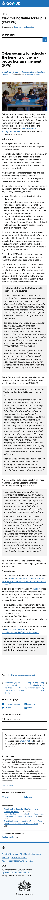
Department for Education (24, 27)
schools (32, 675)
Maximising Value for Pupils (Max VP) (24, 20)
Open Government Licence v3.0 (16, 872)
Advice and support (32, 74)
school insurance (22, 675)
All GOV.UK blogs (10, 854)
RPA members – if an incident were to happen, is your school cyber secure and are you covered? (24, 581)
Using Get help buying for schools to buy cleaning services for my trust (34, 686)
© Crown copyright (24, 894)
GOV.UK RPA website (15, 629)
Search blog (8, 34)
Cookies (29, 861)
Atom (29, 797)
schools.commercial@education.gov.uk (20, 632)
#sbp (8, 675)
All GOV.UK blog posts (30, 854)
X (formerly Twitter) (12, 704)
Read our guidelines (9, 837)
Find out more (7, 785)
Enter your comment (11, 719)
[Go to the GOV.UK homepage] (11, 3)
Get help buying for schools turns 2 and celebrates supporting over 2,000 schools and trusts (14, 688)
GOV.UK (5, 857)
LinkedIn (8, 708)
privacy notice (26, 741)
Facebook (31, 704)
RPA (12, 675)
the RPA (36, 588)
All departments (19, 857)
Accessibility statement (13, 861)
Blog (4, 13)
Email (29, 708)
